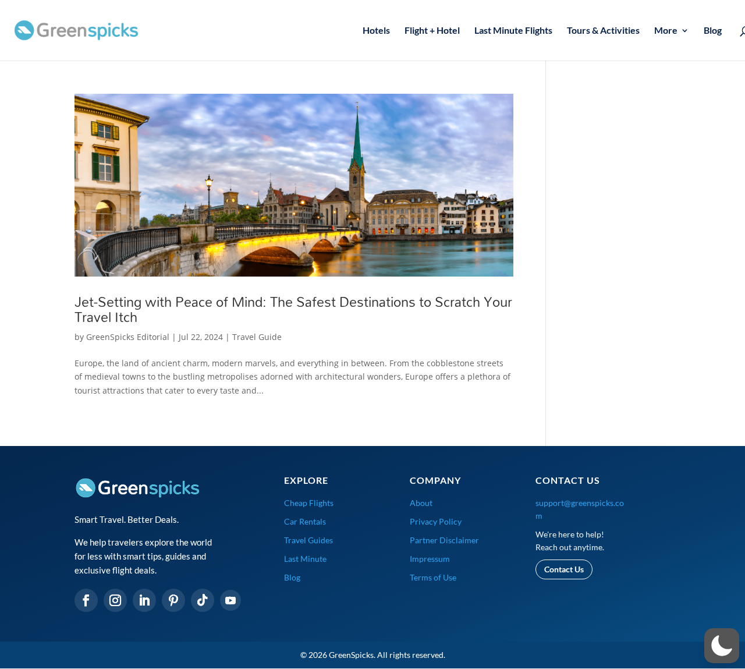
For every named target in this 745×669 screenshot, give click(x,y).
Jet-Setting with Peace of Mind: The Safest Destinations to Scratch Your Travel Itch (293, 309)
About (421, 503)
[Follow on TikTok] (202, 600)
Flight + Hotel (432, 31)
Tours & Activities (603, 31)
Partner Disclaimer (444, 540)
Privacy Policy (436, 521)
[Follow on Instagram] (115, 600)
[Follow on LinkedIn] (144, 600)
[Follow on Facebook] (86, 600)
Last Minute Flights (513, 31)
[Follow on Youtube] (230, 600)
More (665, 31)
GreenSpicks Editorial (127, 336)
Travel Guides (308, 540)
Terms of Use (433, 577)
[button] (721, 645)
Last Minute (305, 559)
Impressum (430, 559)
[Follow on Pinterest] (173, 600)
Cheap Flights (309, 503)
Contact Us (564, 569)
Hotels (376, 31)
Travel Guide (257, 336)
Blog (713, 31)
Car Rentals (305, 521)
